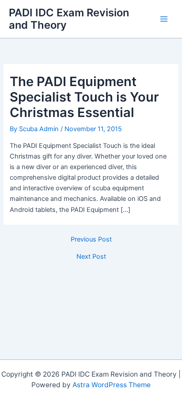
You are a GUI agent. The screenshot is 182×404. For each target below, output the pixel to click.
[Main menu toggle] (164, 19)
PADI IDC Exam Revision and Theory (69, 18)
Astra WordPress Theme (111, 385)
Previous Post (91, 239)
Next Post (91, 256)
